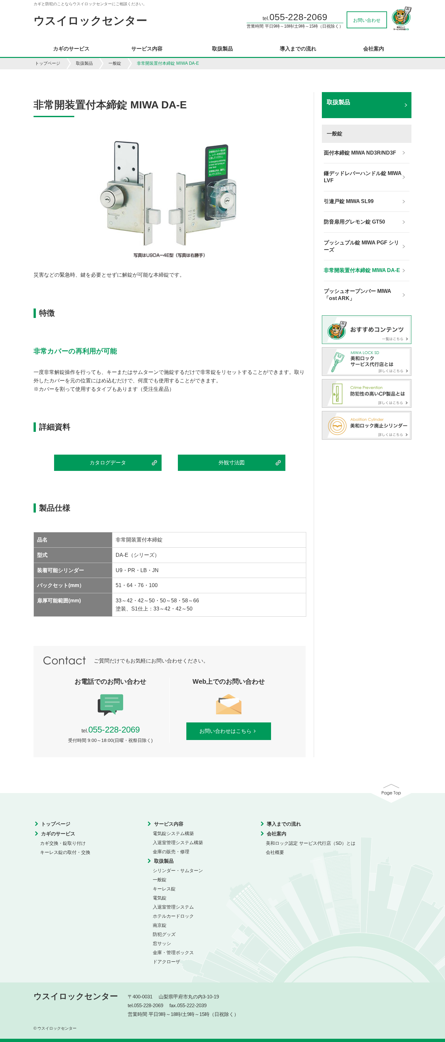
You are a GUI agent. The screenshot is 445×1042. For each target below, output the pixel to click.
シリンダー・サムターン (178, 870)
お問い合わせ (366, 20)
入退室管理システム (173, 907)
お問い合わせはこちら (225, 731)
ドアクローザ (166, 961)
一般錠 (114, 63)
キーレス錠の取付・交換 (65, 852)
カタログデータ (108, 462)
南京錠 (159, 925)
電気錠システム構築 (173, 833)
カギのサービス (71, 48)
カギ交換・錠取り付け (63, 843)
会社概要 (275, 852)
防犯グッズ (164, 934)
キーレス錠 (164, 888)
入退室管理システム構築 (178, 842)
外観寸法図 (232, 462)
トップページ (47, 63)
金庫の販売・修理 (171, 851)
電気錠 (159, 897)
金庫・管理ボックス (173, 952)
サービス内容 (147, 48)
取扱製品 (222, 48)
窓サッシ (162, 943)
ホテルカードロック (173, 916)
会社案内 (373, 48)
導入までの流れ (298, 48)
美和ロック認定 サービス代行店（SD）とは (310, 843)
